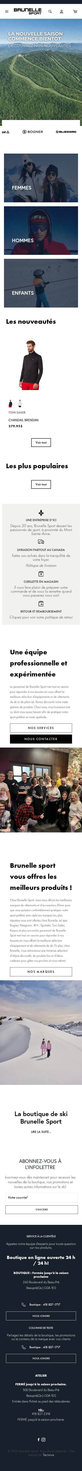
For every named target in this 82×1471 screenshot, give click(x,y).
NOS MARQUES (41, 972)
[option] (41, 72)
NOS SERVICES (41, 728)
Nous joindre (41, 1316)
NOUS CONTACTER (41, 739)
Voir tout (41, 442)
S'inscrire (48, 1209)
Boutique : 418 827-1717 (44, 1305)
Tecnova (48, 1455)
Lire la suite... (41, 1132)
